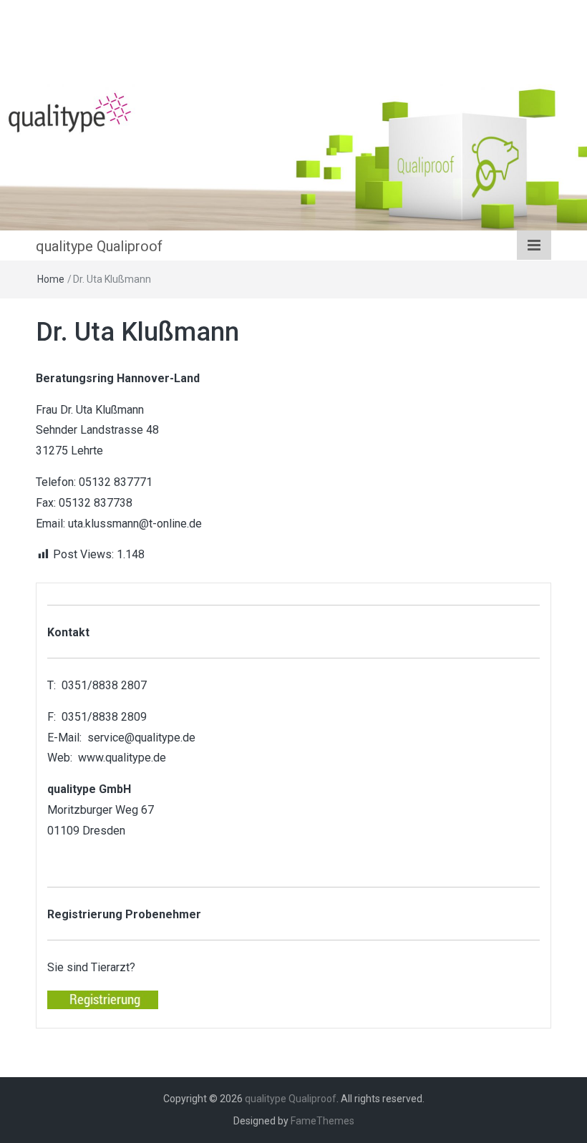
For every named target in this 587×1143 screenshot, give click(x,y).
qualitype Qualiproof (99, 246)
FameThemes (322, 1121)
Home (50, 279)
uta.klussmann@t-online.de (135, 523)
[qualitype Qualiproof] (293, 156)
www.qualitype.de (122, 757)
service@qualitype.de (141, 737)
